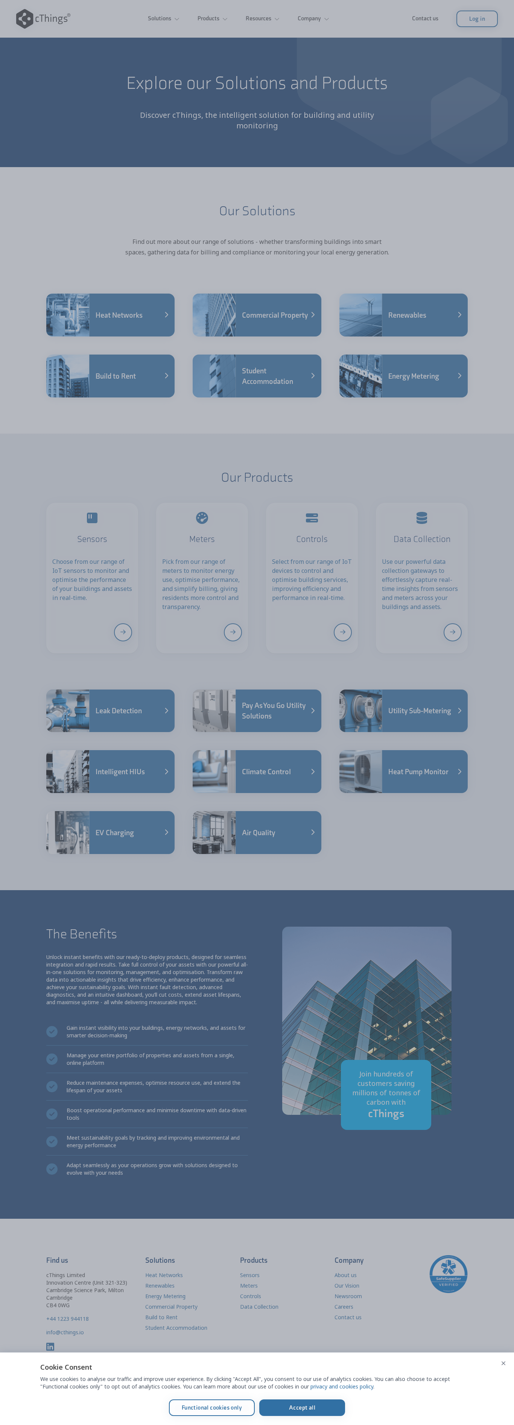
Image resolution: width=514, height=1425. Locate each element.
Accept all (302, 1407)
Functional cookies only (212, 1407)
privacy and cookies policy (341, 1386)
